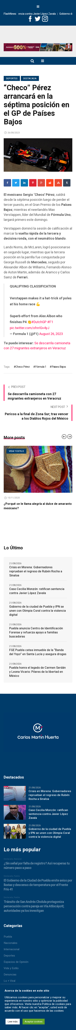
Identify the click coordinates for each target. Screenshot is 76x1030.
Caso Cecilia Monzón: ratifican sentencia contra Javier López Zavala (36, 591)
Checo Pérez (22, 367)
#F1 (50, 322)
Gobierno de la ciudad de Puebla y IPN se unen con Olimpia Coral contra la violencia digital (37, 610)
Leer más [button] (13, 1021)
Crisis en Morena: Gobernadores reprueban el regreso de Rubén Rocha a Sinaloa (35, 571)
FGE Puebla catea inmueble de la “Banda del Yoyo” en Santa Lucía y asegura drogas (37, 652)
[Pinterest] (33, 183)
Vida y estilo (16, 451)
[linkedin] (24, 183)
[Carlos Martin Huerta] (38, 734)
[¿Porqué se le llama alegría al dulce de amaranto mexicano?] (38, 469)
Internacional (11, 949)
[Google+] (41, 183)
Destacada (30, 78)
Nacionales (10, 943)
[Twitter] (16, 183)
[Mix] (58, 183)
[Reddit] (49, 183)
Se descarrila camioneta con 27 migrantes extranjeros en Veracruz (37, 346)
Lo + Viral (9, 981)
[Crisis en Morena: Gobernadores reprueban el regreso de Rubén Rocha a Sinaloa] (15, 793)
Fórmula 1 (40, 367)
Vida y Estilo (11, 968)
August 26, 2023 (51, 333)
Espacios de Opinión (16, 962)
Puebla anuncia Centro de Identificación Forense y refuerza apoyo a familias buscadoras (36, 632)
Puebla (8, 937)
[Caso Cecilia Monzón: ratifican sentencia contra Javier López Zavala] (15, 812)
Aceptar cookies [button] (33, 1021)
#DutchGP (38, 322)
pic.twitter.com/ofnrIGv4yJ (29, 328)
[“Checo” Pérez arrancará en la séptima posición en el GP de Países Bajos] (38, 155)
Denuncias (10, 974)
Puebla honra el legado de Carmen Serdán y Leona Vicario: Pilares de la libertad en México (37, 672)
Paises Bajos (59, 367)
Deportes (12, 78)
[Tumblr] (66, 183)
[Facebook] (7, 183)
